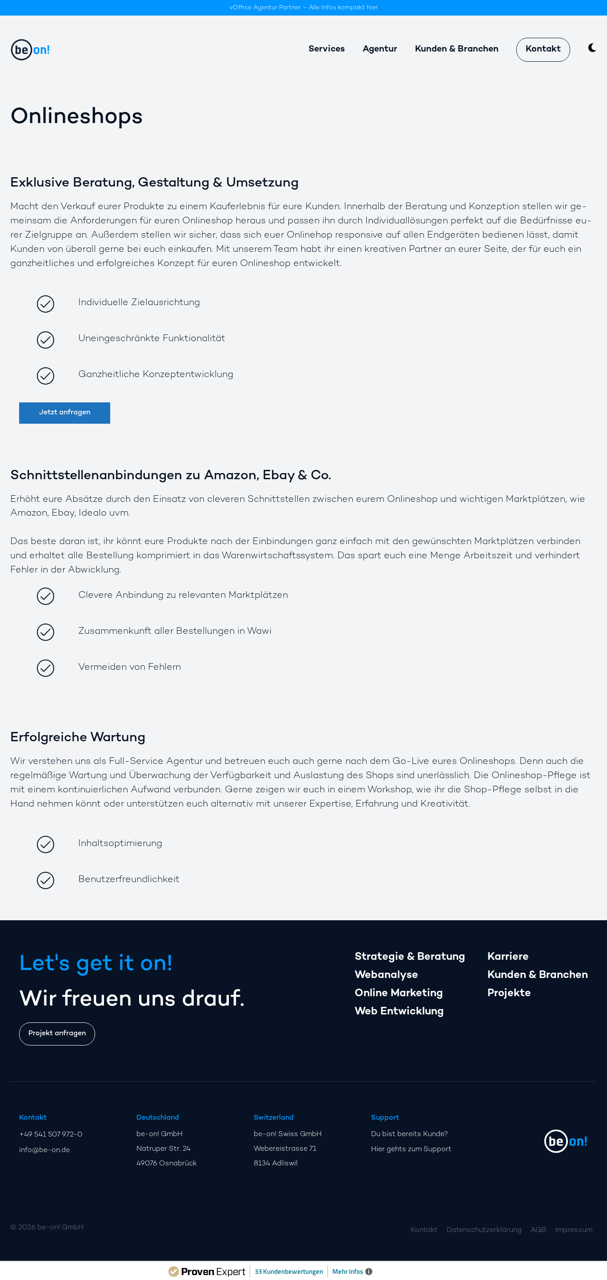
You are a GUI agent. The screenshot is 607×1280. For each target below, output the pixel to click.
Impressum (573, 1230)
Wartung (88, 776)
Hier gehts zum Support (411, 1149)
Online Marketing (399, 993)
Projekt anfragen (57, 1034)
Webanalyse (386, 975)
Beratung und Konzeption (462, 207)
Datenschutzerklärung (484, 1230)
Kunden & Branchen (537, 975)
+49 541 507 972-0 (50, 1135)
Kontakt (543, 49)
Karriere (508, 957)
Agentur (380, 49)
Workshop (389, 790)
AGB (538, 1230)
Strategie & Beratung (410, 957)
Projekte (509, 993)
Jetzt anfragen (64, 413)
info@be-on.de (44, 1150)
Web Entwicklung (399, 1012)
